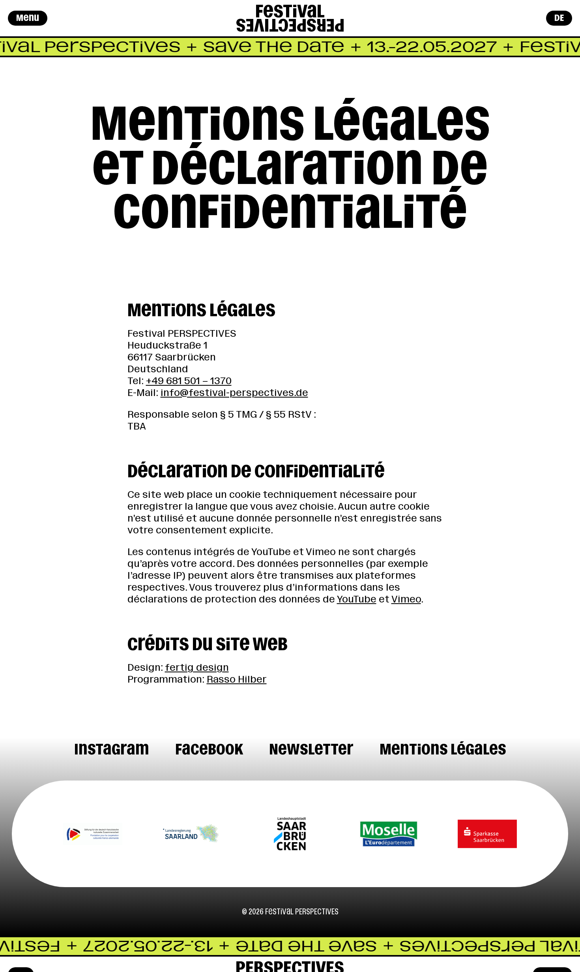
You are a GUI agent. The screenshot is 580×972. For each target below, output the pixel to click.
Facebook (209, 749)
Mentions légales (443, 749)
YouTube (356, 599)
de (559, 18)
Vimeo (406, 599)
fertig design (197, 667)
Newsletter (311, 749)
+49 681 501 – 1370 (189, 381)
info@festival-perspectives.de (234, 392)
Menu (27, 18)
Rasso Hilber (237, 679)
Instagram (111, 749)
